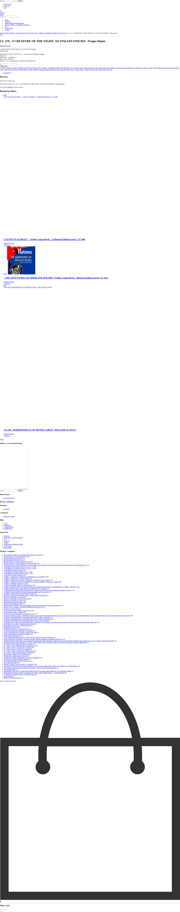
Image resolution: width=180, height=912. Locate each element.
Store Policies (8, 548)
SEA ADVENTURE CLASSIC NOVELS (16, 661)
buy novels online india (103, 68)
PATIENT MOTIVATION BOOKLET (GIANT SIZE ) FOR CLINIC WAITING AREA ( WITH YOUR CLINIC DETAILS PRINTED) (45, 642)
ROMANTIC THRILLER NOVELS (15, 656)
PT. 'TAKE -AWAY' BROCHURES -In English (18, 644)
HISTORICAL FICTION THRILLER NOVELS (18, 624)
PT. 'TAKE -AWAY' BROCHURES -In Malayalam (19, 646)
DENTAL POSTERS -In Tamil (13, 600)
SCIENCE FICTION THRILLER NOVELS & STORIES (21, 658)
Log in (6, 523)
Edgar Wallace (157, 68)
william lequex (79, 69)
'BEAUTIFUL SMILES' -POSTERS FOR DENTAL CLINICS (23, 555)
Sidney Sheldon (33, 69)
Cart (5, 7)
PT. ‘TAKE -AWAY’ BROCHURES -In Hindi (18, 652)
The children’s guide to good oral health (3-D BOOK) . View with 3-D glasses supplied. (30, 668)
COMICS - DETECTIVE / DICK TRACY (17, 578)
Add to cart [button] (7, 245)
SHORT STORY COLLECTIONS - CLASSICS (18, 664)
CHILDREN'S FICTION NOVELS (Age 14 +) (18, 568)
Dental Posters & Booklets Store (13, 544)
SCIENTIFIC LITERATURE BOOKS (15, 659)
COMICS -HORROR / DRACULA (14, 583)
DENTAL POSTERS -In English (14, 597)
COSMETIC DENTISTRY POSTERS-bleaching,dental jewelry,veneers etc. (26, 592)
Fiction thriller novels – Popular (13, 612)
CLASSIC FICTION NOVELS (13, 575)
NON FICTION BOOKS (11, 636)
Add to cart (4, 66)
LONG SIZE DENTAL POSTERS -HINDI (17, 634)
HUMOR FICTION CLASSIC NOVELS (16, 629)
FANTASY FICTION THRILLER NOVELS (17, 610)
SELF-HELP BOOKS (10, 663)
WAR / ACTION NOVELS (12, 678)
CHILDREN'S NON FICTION (13, 570)
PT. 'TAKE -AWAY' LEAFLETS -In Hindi (17, 649)
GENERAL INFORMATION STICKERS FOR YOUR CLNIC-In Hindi (26, 620)
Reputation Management (23, 489)
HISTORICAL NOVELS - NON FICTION (17, 625)
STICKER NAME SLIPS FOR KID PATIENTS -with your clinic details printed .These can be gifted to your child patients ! (41, 666)
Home (2, 33)
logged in (10, 87)
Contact (7, 30)
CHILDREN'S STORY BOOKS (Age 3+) (16, 572)
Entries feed (7, 525)
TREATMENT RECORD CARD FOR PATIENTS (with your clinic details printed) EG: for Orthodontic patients (37, 671)
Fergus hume (166, 68)
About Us (7, 536)
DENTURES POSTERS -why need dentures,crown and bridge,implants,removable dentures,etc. (32, 605)
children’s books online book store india (122, 68)
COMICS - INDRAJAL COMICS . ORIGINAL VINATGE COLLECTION (27, 580)
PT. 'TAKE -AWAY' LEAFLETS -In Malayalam (18, 651)
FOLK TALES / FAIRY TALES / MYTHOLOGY (19, 614)
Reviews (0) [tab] (7, 73)
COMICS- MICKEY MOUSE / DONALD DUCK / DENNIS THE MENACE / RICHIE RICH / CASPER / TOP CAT (40, 587)
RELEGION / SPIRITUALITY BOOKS (16, 654)
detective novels (148, 68)
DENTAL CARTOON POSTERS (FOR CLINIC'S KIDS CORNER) (25, 595)
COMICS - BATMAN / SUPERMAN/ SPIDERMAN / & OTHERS (24, 577)
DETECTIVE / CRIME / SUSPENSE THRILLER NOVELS (47, 33)
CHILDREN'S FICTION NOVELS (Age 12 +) (18, 567)
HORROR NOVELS (10, 627)
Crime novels (138, 68)
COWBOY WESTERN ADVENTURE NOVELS (19, 593)
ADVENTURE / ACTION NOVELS (15, 556)
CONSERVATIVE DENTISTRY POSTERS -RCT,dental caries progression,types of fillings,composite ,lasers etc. (38, 590)
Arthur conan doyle (89, 68)
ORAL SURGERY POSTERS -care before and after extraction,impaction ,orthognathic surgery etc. (33, 639)
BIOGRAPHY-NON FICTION (13, 560)
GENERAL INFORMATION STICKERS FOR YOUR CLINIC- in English (27, 617)
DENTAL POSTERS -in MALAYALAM (16, 599)
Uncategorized (8, 676)
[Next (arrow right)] (2, 911)
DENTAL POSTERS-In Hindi (13, 604)
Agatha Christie (78, 68)
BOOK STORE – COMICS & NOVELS (17, 25)
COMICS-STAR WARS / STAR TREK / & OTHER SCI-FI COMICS (25, 588)
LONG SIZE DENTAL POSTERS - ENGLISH (18, 631)
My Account (7, 4)
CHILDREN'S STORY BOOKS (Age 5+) (16, 573)
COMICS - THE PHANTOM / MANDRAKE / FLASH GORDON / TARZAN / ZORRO (31, 582)
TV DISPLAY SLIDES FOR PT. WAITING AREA (19, 674)
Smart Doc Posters (9, 498)
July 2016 (7, 509)
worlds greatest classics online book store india (98, 69)
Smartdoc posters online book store (49, 69)
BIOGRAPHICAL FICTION (12, 558)
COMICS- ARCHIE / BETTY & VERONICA (18, 585)
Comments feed (8, 527)
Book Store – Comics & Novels (13, 537)
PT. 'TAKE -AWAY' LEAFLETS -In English (17, 647)
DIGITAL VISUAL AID (11, 609)
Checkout (6, 6)
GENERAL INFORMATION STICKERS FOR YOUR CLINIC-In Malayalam (27, 619)
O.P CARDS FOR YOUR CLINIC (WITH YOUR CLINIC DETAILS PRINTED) (29, 637)
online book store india (11, 69)
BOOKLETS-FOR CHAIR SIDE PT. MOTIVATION (20, 563)
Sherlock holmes (23, 69)
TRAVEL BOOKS (9, 669)
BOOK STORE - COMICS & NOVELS (16, 33)
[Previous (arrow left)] (1, 911)
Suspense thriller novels (67, 69)
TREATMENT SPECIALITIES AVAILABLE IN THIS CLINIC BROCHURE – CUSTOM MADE (34, 673)
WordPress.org (8, 528)
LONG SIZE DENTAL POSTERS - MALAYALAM (20, 632)
